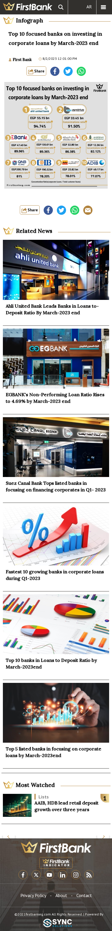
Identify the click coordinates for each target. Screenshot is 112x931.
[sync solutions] (57, 923)
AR (89, 6)
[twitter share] (68, 71)
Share (39, 71)
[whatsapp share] (81, 71)
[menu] (103, 7)
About (61, 895)
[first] (27, 7)
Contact (84, 895)
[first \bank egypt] (56, 847)
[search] (61, 7)
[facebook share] (54, 71)
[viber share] (87, 210)
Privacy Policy (33, 895)
